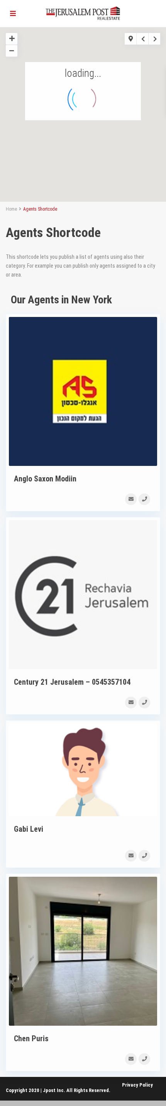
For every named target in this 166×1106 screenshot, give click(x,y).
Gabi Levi (28, 829)
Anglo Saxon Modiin (45, 478)
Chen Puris (31, 1038)
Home (11, 209)
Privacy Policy (137, 1085)
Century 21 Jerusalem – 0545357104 (72, 682)
